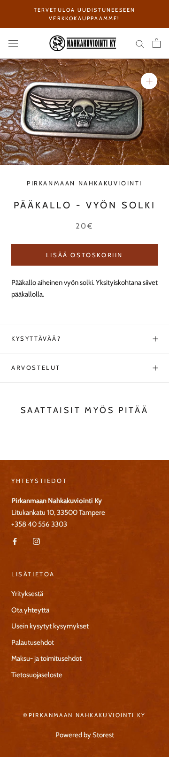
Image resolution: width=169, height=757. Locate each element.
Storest (103, 735)
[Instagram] (36, 541)
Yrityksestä (27, 593)
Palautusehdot (32, 642)
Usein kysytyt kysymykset (50, 626)
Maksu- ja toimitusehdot (46, 658)
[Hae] (140, 43)
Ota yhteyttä (30, 610)
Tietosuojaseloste (36, 675)
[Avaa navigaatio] (13, 43)
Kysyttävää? (36, 338)
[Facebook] (14, 541)
